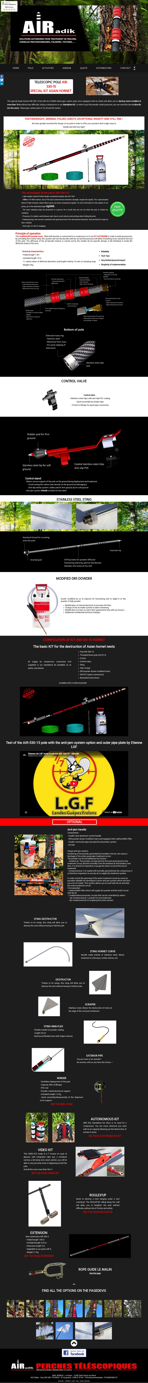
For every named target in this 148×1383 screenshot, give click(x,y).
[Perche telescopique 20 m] (132, 1308)
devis (101, 1290)
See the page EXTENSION (39, 1256)
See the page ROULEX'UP (98, 1212)
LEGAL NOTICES (85, 1381)
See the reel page (62, 1104)
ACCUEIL (61, 1381)
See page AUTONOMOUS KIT (104, 1136)
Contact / (70, 1381)
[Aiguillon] (83, 1330)
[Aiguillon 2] (103, 1330)
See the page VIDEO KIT (45, 1173)
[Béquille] (15, 1308)
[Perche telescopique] (44, 1330)
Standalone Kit (69, 104)
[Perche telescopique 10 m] (113, 1308)
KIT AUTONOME (100, 236)
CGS (77, 1381)
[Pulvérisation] (64, 1330)
